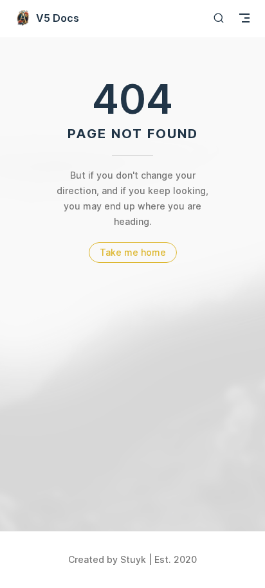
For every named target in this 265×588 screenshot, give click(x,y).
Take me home (133, 252)
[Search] (218, 17)
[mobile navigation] (244, 18)
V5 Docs (57, 18)
